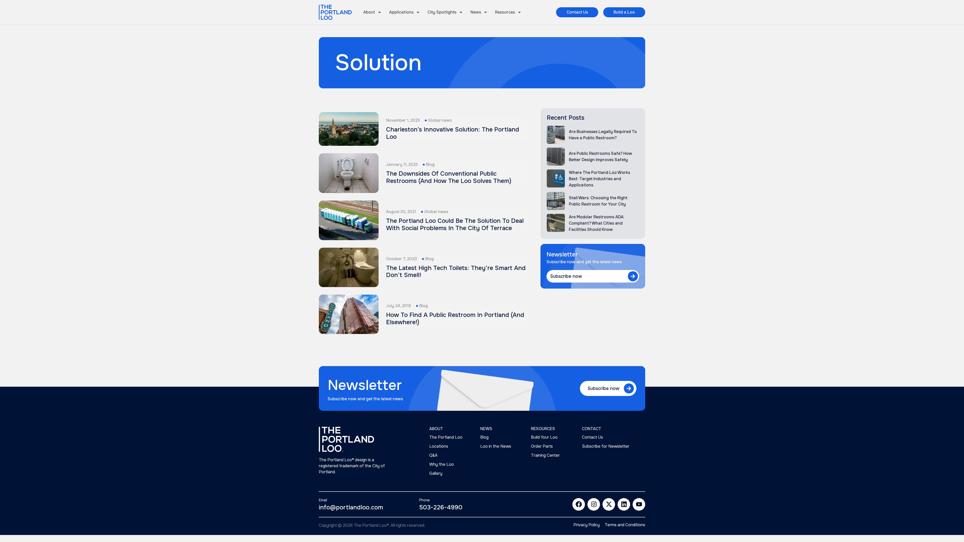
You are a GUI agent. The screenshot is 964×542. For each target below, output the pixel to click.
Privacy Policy (586, 524)
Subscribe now (566, 276)
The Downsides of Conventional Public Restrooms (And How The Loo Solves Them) (448, 177)
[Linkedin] (624, 504)
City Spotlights (442, 12)
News (475, 12)
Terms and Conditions (625, 524)
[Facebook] (578, 504)
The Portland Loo (445, 437)
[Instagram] (593, 504)
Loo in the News (495, 446)
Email (323, 500)
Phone (424, 500)
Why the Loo (441, 464)
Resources (505, 12)
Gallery (435, 473)
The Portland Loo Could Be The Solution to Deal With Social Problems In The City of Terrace (455, 224)
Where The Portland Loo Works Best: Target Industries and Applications (599, 179)
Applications (401, 12)
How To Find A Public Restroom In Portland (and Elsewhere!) (455, 318)
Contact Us (592, 437)
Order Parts (542, 446)
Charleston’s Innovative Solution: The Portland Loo (452, 133)
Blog (430, 164)
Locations (438, 446)
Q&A (433, 455)
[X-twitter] (608, 504)
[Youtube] (639, 504)
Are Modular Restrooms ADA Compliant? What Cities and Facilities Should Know (596, 223)
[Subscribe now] (633, 276)
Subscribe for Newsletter (605, 446)
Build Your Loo (544, 437)
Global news (440, 120)
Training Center (545, 455)
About (369, 12)
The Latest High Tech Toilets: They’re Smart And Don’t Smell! (456, 271)
